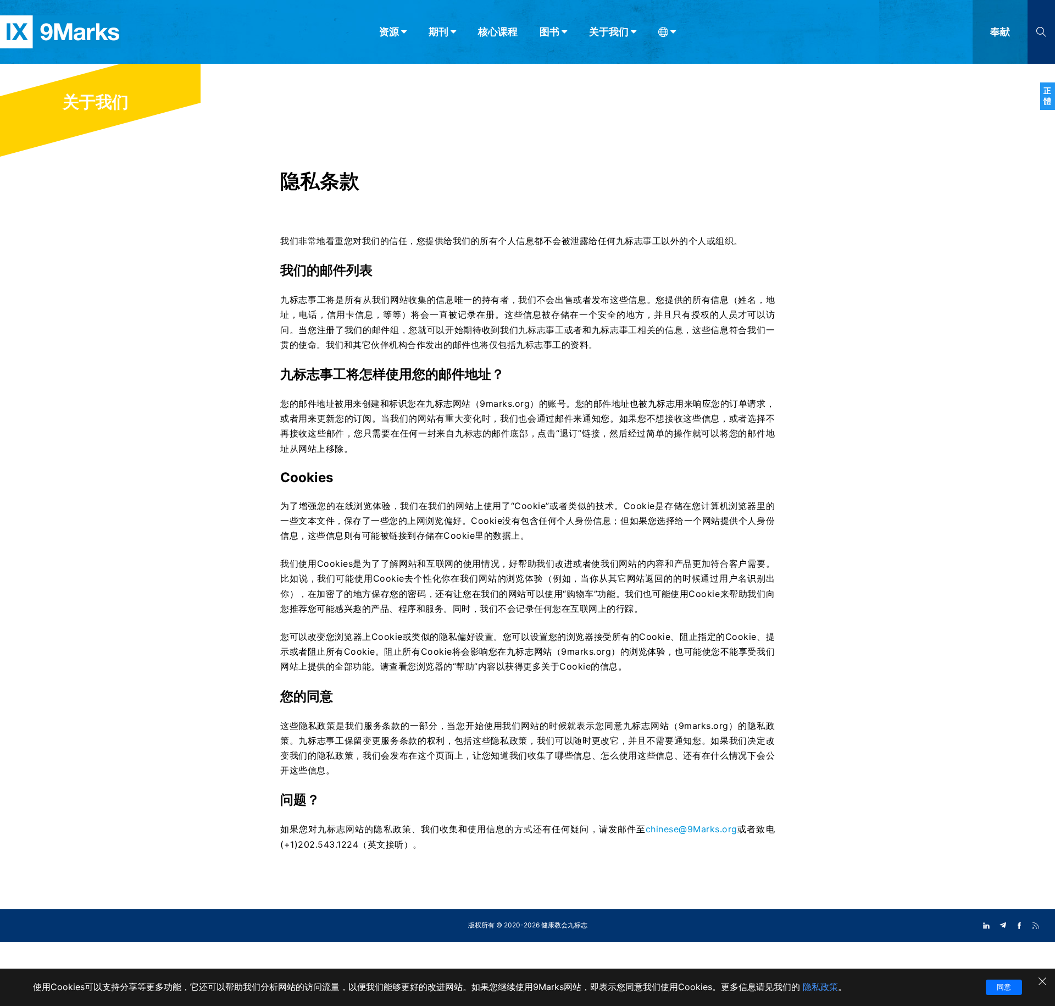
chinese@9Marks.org (691, 828)
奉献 (1000, 31)
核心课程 (498, 31)
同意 (1004, 986)
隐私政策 (820, 986)
